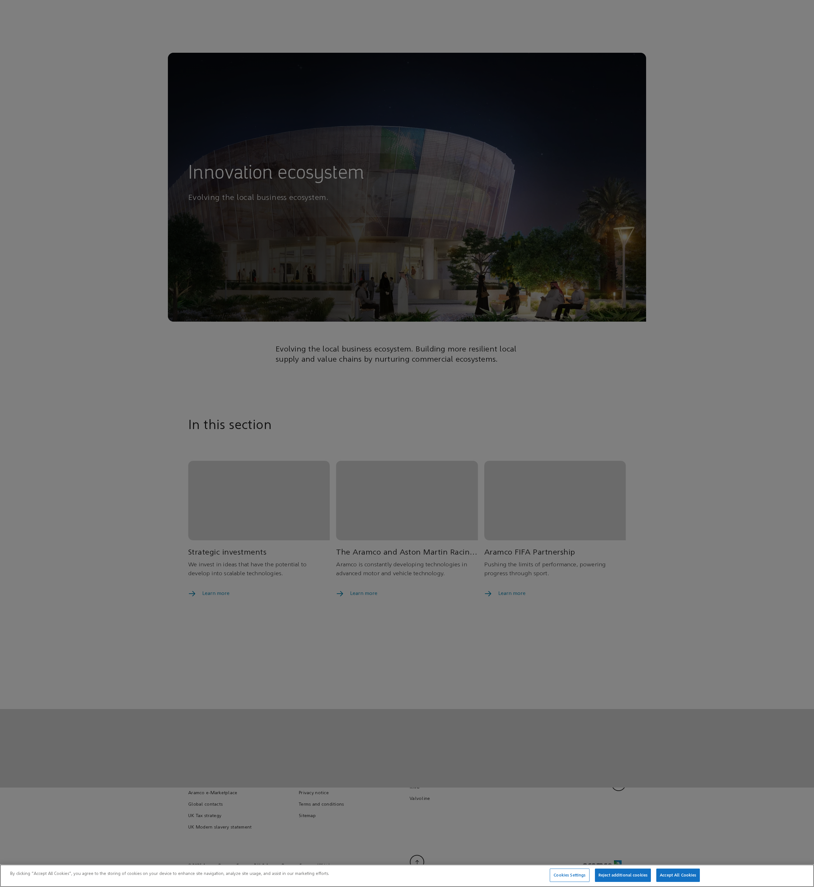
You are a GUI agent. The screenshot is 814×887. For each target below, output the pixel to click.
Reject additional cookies (622, 875)
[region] (407, 875)
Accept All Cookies (678, 875)
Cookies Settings (569, 875)
